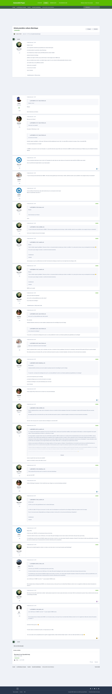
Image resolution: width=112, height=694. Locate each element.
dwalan (15, 655)
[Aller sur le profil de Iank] (19, 608)
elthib (19, 566)
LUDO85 (19, 179)
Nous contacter (15, 691)
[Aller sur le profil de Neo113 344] (14, 34)
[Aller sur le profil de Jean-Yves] (19, 160)
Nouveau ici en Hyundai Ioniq (22, 654)
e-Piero (19, 534)
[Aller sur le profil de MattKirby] (19, 119)
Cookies (21, 691)
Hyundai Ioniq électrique (35, 33)
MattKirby (19, 123)
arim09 (40, 242)
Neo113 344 (19, 33)
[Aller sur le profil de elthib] (19, 562)
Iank (19, 612)
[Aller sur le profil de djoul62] (19, 190)
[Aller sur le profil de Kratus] (19, 99)
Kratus (19, 103)
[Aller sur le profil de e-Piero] (19, 530)
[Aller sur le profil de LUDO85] (19, 175)
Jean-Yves (19, 164)
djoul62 (19, 194)
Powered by (94, 691)
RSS (24, 691)
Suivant (18, 39)
